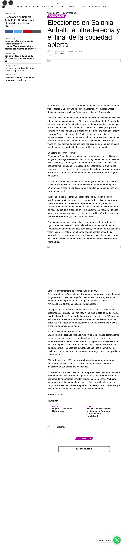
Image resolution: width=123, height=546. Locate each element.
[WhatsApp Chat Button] (117, 540)
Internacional (10, 38)
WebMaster (61, 54)
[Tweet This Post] (18, 31)
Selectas (84, 7)
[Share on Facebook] (9, 31)
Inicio (19, 7)
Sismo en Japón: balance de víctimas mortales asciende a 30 (19, 58)
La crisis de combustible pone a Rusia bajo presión (20, 69)
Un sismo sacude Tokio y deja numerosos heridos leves (19, 78)
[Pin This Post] (27, 31)
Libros (62, 7)
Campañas (72, 7)
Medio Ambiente (99, 7)
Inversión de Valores (46, 7)
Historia (29, 7)
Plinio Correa (53, 13)
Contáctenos (69, 13)
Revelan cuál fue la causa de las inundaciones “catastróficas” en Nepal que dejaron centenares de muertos (20, 45)
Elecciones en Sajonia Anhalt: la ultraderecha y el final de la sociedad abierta (19, 21)
